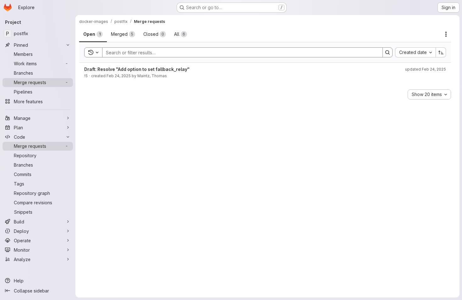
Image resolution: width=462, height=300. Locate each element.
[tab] (93, 34)
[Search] (387, 52)
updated (425, 69)
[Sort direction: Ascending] (441, 52)
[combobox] (415, 52)
